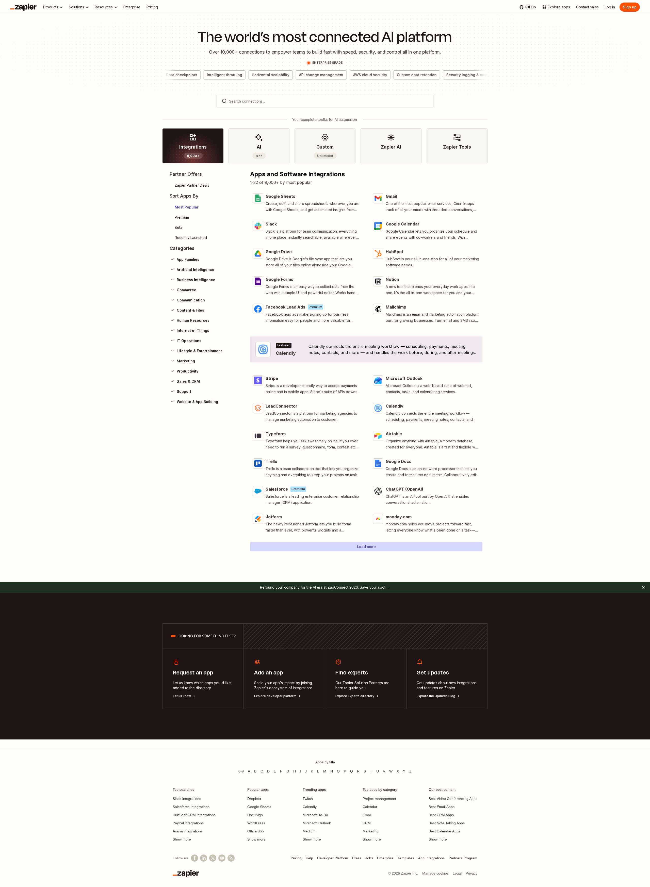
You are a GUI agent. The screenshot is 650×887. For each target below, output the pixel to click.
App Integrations (431, 858)
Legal (457, 873)
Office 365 (255, 831)
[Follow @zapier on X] (212, 858)
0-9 (241, 771)
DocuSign (255, 815)
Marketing (371, 831)
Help (309, 858)
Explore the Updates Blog (436, 696)
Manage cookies (435, 873)
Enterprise (385, 858)
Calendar (370, 807)
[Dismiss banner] (643, 587)
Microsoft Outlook (317, 823)
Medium (309, 831)
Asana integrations (188, 831)
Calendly (310, 807)
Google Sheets (259, 807)
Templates (406, 858)
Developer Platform (332, 858)
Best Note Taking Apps (447, 823)
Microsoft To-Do (315, 815)
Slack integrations (187, 799)
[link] (192, 145)
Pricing (296, 858)
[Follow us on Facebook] (194, 858)
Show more (182, 839)
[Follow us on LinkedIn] (203, 858)
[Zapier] (23, 7)
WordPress (256, 823)
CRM (367, 823)
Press (356, 858)
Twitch (308, 799)
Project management (379, 799)
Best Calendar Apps (444, 831)
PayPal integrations (188, 823)
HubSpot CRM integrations (194, 815)
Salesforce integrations (191, 807)
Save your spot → (375, 587)
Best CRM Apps (441, 815)
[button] (206, 207)
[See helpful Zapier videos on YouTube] (221, 858)
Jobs (369, 858)
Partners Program (463, 858)
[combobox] (325, 101)
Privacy (471, 873)
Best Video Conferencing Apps (453, 799)
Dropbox (254, 799)
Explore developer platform (275, 696)
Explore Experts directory (354, 696)
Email (367, 815)
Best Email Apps (441, 807)
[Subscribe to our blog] (231, 858)
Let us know (182, 696)
